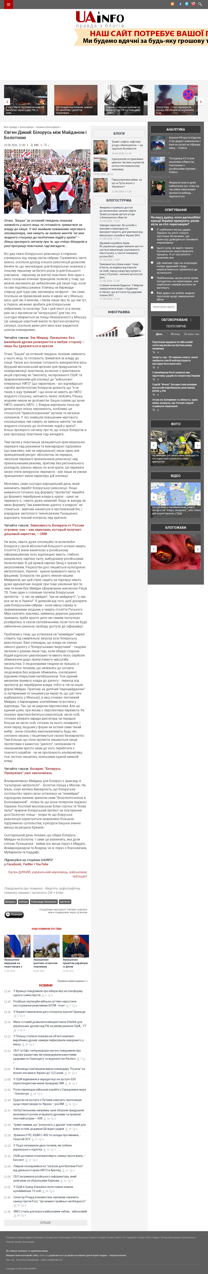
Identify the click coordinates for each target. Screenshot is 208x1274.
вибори (23, 901)
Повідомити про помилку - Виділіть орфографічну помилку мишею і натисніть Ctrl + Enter (42, 890)
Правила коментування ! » (72, 981)
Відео (176, 476)
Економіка (65, 1237)
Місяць (175, 334)
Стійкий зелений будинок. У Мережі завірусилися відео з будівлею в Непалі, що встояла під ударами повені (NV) (121, 290)
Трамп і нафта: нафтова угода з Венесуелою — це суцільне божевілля (127, 145)
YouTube (41, 864)
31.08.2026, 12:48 (109, 281)
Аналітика (175, 129)
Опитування (176, 210)
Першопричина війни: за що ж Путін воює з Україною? (127, 183)
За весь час (191, 334)
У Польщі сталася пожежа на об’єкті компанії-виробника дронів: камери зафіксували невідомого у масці (48, 1040)
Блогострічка (118, 200)
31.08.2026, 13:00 (109, 259)
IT (124, 1237)
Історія (101, 1237)
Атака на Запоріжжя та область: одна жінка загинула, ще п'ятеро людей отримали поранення (175, 403)
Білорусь (10, 901)
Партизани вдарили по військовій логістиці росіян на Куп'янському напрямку (172, 345)
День (159, 334)
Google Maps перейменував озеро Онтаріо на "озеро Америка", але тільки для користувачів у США (176, 510)
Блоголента (188, 1237)
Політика (38, 1237)
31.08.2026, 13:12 (109, 238)
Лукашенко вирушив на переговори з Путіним (13, 965)
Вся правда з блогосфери (19, 127)
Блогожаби (175, 528)
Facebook (13, 864)
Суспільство (51, 1237)
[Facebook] (179, 4)
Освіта (110, 1237)
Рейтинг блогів (13, 1242)
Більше (45, 1222)
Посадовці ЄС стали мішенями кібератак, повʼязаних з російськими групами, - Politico (183, 165)
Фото (176, 424)
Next (202, 101)
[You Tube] (193, 4)
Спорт (141, 1237)
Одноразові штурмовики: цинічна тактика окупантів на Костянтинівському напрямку (128, 164)
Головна (10, 1237)
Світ (74, 1237)
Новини (45, 985)
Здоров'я (131, 1237)
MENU (8, 4)
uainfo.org (44, 1255)
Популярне (176, 326)
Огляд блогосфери (170, 1237)
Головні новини (24, 1237)
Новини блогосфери (47, 127)
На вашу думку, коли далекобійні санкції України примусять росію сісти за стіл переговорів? (175, 221)
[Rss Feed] (172, 4)
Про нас (10, 1260)
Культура (83, 1237)
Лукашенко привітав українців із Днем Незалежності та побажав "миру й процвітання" (75, 968)
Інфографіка (119, 312)
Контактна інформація (27, 1260)
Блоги (119, 133)
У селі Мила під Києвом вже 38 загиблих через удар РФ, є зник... (25, 110)
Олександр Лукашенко (43, 901)
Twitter (28, 864)
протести (65, 901)
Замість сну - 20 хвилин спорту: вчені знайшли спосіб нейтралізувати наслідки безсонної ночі (175, 360)
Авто (118, 1237)
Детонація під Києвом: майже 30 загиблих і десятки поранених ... (74, 110)
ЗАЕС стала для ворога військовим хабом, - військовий (50, 1211)
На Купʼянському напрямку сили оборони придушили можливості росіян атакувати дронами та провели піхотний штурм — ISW (48, 1114)
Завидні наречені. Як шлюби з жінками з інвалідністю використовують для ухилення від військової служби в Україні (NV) (121, 230)
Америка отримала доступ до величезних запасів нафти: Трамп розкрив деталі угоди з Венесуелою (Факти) (118, 212)
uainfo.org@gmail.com (52, 1260)
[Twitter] (186, 4)
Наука (93, 1237)
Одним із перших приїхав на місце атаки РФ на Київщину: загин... (123, 110)
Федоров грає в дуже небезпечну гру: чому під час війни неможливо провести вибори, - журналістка (184, 189)
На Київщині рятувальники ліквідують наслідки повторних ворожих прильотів (175, 458)
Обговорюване (174, 320)
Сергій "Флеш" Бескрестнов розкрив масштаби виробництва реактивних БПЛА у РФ (174, 387)
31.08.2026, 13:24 (109, 221)
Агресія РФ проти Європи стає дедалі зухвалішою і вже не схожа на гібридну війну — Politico (185, 143)
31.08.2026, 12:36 (109, 298)
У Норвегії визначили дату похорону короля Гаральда (49, 1011)
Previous (6, 101)
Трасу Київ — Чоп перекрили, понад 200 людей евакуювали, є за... (175, 110)
